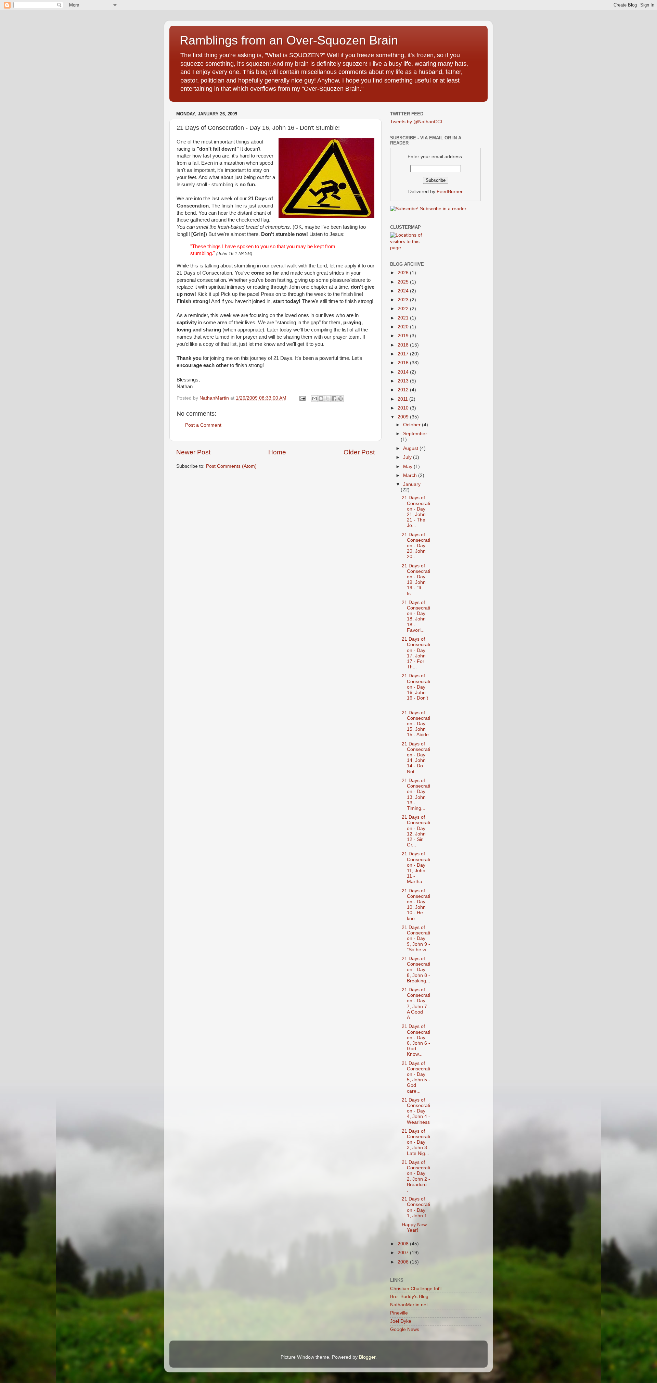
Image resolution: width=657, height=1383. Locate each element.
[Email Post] (302, 398)
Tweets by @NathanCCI (416, 121)
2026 (404, 272)
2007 (404, 1252)
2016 (404, 362)
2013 (404, 381)
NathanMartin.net (409, 1304)
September (415, 433)
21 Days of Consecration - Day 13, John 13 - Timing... (416, 794)
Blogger (367, 1357)
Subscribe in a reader (443, 208)
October (412, 424)
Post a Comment (203, 425)
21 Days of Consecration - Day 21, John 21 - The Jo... (416, 511)
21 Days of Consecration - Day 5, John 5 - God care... (416, 1077)
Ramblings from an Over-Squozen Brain (289, 40)
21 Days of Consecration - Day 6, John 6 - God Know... (416, 1040)
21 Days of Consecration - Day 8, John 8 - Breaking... (416, 969)
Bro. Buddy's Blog (409, 1296)
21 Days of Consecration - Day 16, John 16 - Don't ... (416, 689)
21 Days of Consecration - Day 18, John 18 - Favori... (416, 616)
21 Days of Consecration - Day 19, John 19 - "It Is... (416, 579)
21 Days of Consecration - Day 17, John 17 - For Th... (416, 653)
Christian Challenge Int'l (415, 1288)
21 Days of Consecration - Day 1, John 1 (416, 1207)
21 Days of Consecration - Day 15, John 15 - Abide (416, 724)
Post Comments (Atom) (231, 466)
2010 (404, 408)
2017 (404, 353)
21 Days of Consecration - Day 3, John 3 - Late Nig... (416, 1142)
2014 (404, 372)
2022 (404, 308)
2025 (404, 282)
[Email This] (314, 398)
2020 (404, 326)
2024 (404, 290)
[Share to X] (327, 398)
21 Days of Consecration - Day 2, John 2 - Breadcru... (416, 1176)
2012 (404, 389)
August (411, 448)
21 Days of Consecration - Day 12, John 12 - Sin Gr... (416, 831)
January (412, 484)
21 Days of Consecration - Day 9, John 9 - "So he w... (416, 938)
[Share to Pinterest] (340, 398)
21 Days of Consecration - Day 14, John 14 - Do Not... (416, 757)
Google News (404, 1329)
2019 (404, 335)
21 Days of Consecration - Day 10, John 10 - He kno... (416, 904)
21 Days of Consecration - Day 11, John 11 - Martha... (416, 867)
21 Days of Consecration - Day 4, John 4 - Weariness (416, 1111)
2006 (404, 1262)
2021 (404, 317)
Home (277, 452)
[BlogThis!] (321, 398)
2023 (404, 299)
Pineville (399, 1313)
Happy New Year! (414, 1227)
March (410, 475)
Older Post (359, 452)
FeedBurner (450, 191)
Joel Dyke (400, 1321)
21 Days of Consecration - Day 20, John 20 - (416, 546)
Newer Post (193, 452)
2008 (404, 1243)
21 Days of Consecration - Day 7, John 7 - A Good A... (416, 1003)
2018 (404, 345)
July (408, 457)
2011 (403, 399)
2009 (404, 416)
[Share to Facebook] (334, 398)
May (408, 466)
